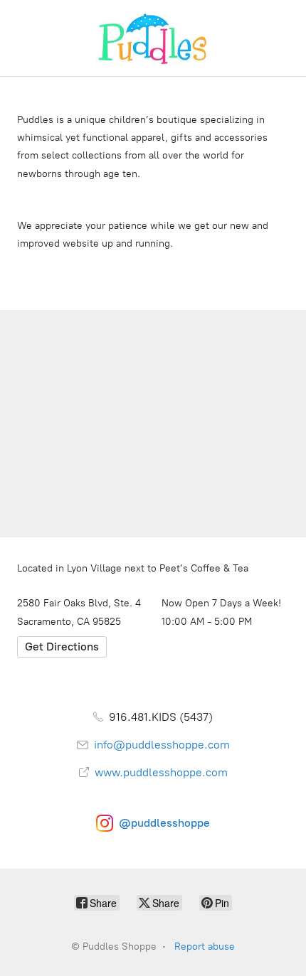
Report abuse (204, 946)
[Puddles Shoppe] (153, 38)
